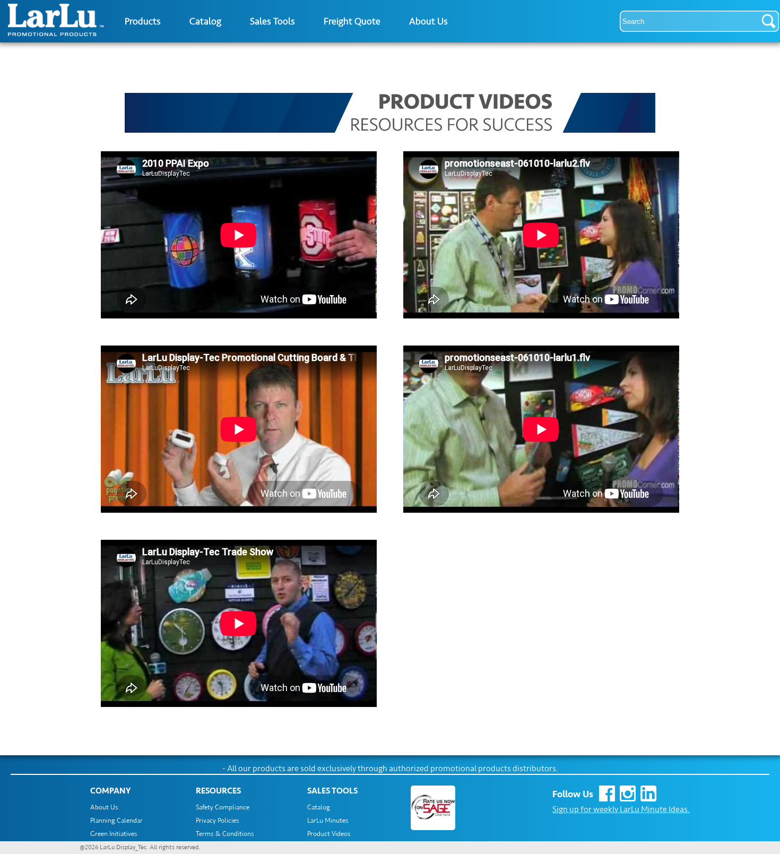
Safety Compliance (222, 807)
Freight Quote (352, 21)
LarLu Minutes (328, 820)
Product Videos (329, 834)
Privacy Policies (217, 820)
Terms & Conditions (225, 834)
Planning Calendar (116, 820)
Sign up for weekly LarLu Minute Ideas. (621, 809)
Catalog (205, 21)
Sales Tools (272, 21)
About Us (428, 21)
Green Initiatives (113, 834)
